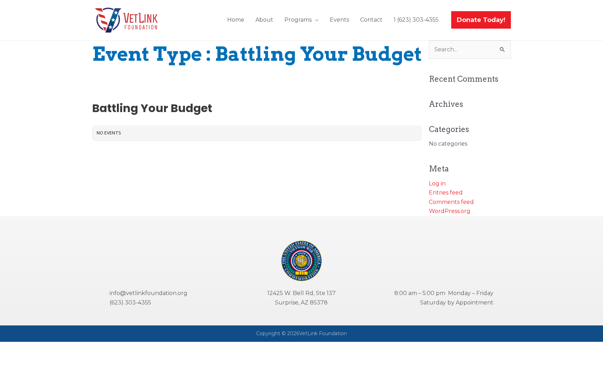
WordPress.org (449, 211)
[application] (315, 20)
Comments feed (451, 202)
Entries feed (446, 192)
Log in (437, 183)
